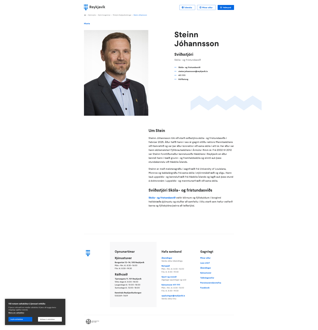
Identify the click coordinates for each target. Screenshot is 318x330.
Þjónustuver (205, 273)
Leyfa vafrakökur (16, 319)
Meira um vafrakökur (16, 313)
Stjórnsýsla (92, 15)
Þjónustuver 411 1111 (172, 287)
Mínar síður (207, 7)
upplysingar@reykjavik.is (173, 297)
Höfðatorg (183, 79)
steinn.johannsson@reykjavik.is (193, 71)
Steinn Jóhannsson (140, 15)
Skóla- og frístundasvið (189, 67)
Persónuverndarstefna (210, 282)
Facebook (205, 287)
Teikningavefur (207, 277)
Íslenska (188, 7)
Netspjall (172, 269)
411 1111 (181, 75)
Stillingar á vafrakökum (47, 319)
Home (84, 15)
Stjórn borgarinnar (104, 15)
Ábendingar (172, 259)
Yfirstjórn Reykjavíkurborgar (122, 15)
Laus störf (205, 263)
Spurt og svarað (173, 278)
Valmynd (227, 7)
